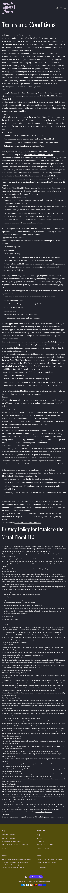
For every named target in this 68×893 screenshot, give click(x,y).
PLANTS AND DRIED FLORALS (13, 841)
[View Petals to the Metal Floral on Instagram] (26, 877)
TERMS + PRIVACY (44, 848)
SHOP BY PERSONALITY (11, 838)
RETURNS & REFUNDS (45, 845)
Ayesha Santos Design (44, 881)
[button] (56, 8)
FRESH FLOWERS (8, 835)
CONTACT (40, 841)
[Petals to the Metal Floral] (8, 8)
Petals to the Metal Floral (28, 881)
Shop (3, 830)
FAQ (38, 835)
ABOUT (4, 848)
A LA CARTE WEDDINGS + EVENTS (15, 845)
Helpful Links (41, 830)
